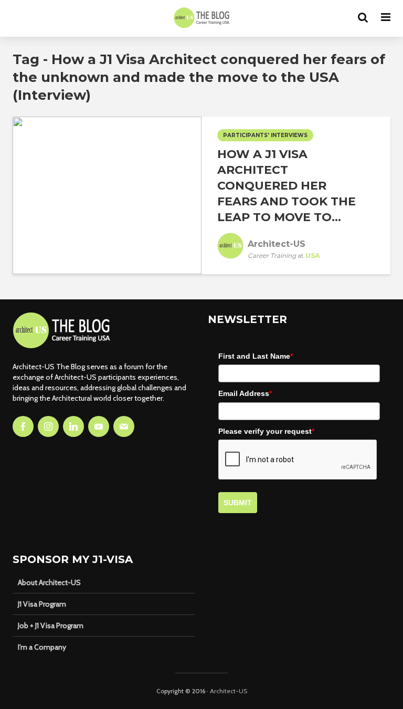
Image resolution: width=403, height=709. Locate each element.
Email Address (245, 393)
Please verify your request (266, 431)
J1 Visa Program (42, 604)
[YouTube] (98, 426)
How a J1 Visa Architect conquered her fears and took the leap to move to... (286, 185)
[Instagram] (48, 426)
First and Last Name (255, 356)
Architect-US (228, 691)
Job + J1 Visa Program (50, 625)
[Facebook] (23, 426)
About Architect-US (49, 582)
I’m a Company (42, 647)
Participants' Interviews (265, 135)
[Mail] (123, 426)
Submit (238, 502)
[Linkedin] (73, 426)
